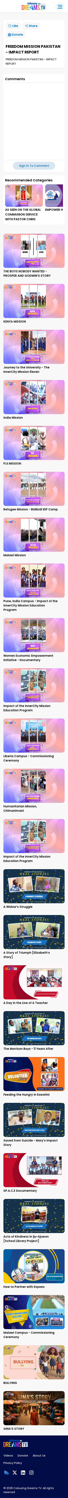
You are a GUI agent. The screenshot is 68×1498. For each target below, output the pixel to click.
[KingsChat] (6, 1473)
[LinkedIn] (23, 1473)
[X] (15, 1473)
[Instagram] (31, 1473)
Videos (8, 1455)
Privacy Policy (12, 1463)
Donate (23, 1455)
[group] (24, 203)
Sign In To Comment (34, 166)
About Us (39, 1455)
